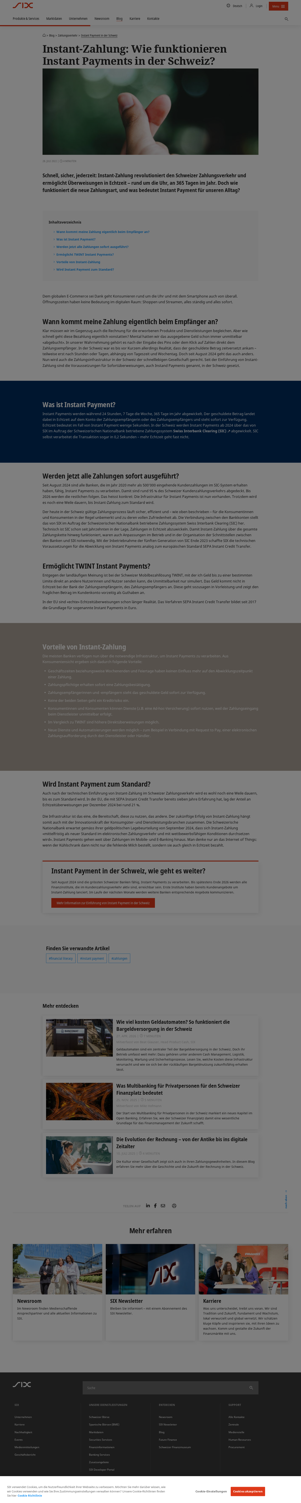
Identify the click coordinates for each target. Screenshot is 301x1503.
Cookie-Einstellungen (211, 1491)
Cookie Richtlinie (30, 1495)
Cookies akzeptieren (248, 1491)
